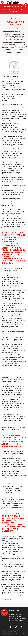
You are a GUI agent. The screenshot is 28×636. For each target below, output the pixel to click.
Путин (22, 10)
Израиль (6, 10)
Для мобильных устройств (16, 620)
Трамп (18, 10)
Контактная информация (16, 614)
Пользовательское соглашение (17, 618)
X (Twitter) (4, 599)
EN (22, 4)
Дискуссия (10, 6)
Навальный (12, 10)
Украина (24, 8)
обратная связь (14, 610)
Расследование (11, 8)
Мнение (4, 6)
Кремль (12, 11)
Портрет (4, 8)
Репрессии (23, 6)
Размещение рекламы (15, 616)
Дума (16, 11)
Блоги (17, 8)
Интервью (16, 6)
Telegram (8, 599)
